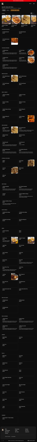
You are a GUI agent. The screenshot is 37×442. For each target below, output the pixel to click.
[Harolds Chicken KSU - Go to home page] (2, 3)
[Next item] (34, 13)
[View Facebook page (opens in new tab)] (2, 440)
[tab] (4, 10)
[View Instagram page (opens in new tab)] (3, 440)
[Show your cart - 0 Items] (34, 4)
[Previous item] (31, 13)
